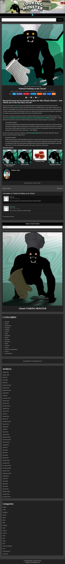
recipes (37, 91)
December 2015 (6, 406)
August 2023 (6, 372)
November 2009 (7, 439)
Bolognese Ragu (40, 161)
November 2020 (7, 385)
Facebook (20, 94)
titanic (38, 183)
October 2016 (6, 403)
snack (4, 541)
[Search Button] (32, 15)
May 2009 (5, 452)
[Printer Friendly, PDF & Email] (32, 97)
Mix (54, 94)
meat (6, 333)
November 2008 (7, 468)
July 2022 (5, 377)
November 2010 (7, 421)
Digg (50, 94)
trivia (41, 91)
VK (45, 94)
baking (7, 322)
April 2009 (5, 455)
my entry (16, 105)
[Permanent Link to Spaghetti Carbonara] (55, 156)
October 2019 (6, 400)
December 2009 (7, 437)
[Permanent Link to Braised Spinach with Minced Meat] (10, 156)
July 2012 (5, 413)
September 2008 (7, 473)
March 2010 (5, 432)
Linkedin (34, 94)
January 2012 (6, 416)
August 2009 (6, 445)
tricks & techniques (11, 349)
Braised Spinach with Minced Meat (9, 165)
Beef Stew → (60, 188)
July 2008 (5, 478)
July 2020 (5, 395)
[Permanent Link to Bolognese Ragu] (40, 155)
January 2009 (6, 463)
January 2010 (6, 434)
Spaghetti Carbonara (55, 164)
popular (35, 183)
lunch (7, 331)
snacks (7, 345)
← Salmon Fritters (6, 188)
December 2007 (7, 496)
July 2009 (5, 447)
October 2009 (6, 442)
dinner (7, 329)
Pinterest (27, 94)
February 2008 (6, 491)
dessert (33, 91)
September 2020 (7, 390)
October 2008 (6, 470)
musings (7, 335)
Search (60, 19)
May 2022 (5, 382)
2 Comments (27, 91)
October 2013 (6, 411)
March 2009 (6, 457)
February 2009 (6, 460)
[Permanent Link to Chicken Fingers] (25, 156)
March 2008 (6, 489)
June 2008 (5, 481)
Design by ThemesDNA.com (32, 562)
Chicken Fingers (25, 164)
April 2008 (5, 486)
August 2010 (5, 426)
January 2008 (6, 494)
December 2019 (6, 398)
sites (4, 538)
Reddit (40, 94)
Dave (13, 91)
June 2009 (5, 450)
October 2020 (6, 387)
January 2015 (6, 408)
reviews (7, 341)
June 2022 (5, 380)
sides (6, 343)
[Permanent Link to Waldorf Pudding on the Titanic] (32, 54)
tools (6, 347)
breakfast (8, 325)
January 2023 (6, 375)
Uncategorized (6, 551)
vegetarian (8, 353)
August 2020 (6, 393)
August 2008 (6, 476)
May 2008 (5, 483)
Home (25, 86)
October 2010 (6, 424)
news (6, 337)
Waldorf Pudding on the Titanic (32, 88)
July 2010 (5, 429)
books (7, 324)
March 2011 (5, 419)
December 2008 (7, 465)
